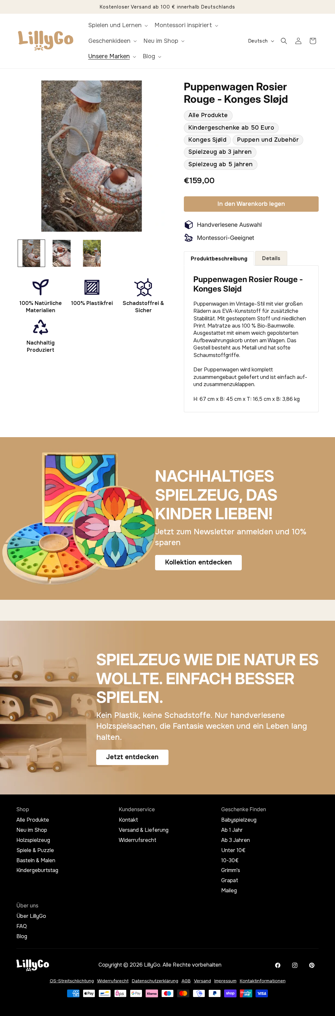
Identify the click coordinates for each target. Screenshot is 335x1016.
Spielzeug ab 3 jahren (220, 151)
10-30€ (229, 860)
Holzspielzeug (33, 840)
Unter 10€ (233, 850)
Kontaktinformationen (263, 981)
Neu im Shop (31, 830)
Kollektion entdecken (198, 563)
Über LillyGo (31, 916)
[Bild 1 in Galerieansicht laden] (31, 253)
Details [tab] (271, 258)
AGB (186, 981)
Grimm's (230, 870)
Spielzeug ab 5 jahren (220, 164)
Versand (202, 981)
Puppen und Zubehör (268, 139)
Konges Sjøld (207, 139)
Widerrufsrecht (137, 840)
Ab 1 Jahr (232, 830)
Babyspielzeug (238, 820)
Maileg (229, 890)
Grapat (229, 880)
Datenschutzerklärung (155, 981)
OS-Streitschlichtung (72, 981)
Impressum (225, 981)
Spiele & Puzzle (35, 850)
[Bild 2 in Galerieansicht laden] (61, 253)
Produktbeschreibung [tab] (219, 258)
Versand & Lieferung (143, 830)
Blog (21, 936)
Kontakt (128, 820)
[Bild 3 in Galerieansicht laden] (92, 253)
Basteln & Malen (35, 860)
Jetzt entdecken (132, 757)
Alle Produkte (208, 115)
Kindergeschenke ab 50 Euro (231, 127)
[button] (117, 25)
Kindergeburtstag (37, 870)
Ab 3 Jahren (235, 840)
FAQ (21, 926)
